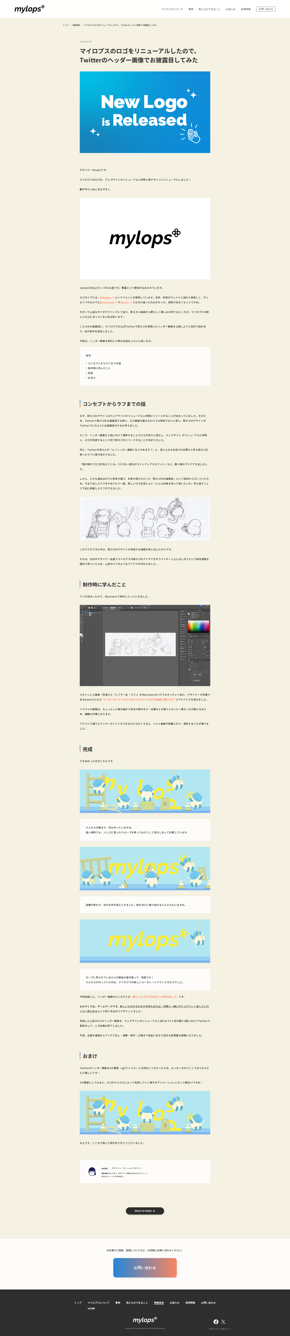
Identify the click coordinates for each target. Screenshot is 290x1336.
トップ (78, 1302)
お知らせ (231, 9)
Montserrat (107, 302)
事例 (190, 9)
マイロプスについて (172, 9)
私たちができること (210, 9)
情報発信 (159, 1302)
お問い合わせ (266, 9)
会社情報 (91, 1308)
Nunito (124, 302)
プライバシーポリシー (219, 1329)
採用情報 (246, 9)
